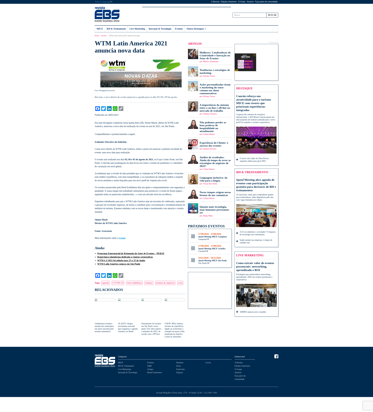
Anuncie (250, 2)
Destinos (179, 363)
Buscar (272, 15)
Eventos (179, 29)
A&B (149, 366)
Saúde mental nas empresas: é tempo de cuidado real (256, 241)
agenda (105, 283)
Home (97, 36)
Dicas (178, 366)
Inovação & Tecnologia (160, 29)
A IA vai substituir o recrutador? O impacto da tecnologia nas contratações (258, 233)
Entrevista (180, 369)
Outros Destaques (195, 29)
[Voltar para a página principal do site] (105, 360)
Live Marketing (137, 29)
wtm (180, 283)
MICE (100, 29)
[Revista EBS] (107, 14)
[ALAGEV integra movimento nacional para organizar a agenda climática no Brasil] (128, 315)
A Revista (215, 2)
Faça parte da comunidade (266, 2)
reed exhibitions (134, 283)
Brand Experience (154, 372)
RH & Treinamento (116, 29)
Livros (208, 363)
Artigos (150, 369)
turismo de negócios (165, 283)
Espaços (179, 372)
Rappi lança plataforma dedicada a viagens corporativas (125, 257)
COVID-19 (118, 283)
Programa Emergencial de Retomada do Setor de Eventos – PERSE (130, 253)
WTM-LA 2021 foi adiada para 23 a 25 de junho (121, 260)
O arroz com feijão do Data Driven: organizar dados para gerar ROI (254, 159)
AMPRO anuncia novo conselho (253, 312)
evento (122, 238)
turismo (148, 283)
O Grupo (241, 2)
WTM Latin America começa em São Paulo (118, 264)
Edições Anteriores (229, 2)
